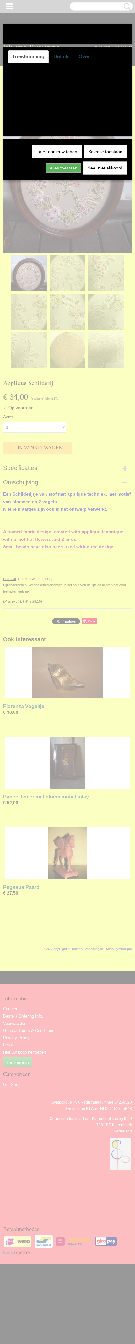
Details (61, 56)
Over (84, 56)
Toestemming (28, 56)
